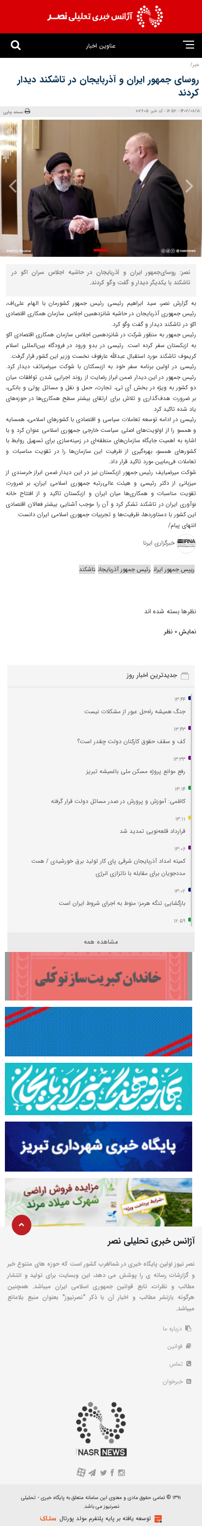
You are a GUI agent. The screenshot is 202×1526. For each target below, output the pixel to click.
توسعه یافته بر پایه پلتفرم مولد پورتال (105, 1518)
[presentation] (185, 186)
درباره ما (173, 1328)
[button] (101, 250)
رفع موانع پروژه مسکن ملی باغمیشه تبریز (135, 771)
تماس (177, 1364)
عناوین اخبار (100, 45)
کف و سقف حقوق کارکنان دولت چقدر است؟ (130, 741)
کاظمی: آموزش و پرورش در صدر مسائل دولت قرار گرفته (118, 801)
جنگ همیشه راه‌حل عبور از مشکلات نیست (134, 711)
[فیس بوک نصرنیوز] (113, 1473)
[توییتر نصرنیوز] (103, 1473)
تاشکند (87, 569)
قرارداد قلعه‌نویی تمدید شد (152, 831)
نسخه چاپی (13, 112)
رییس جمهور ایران (174, 569)
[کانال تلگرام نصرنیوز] (92, 1473)
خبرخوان (174, 1381)
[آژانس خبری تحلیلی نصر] (105, 16)
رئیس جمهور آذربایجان (124, 569)
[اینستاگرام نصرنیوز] (121, 1473)
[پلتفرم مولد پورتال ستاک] (157, 1519)
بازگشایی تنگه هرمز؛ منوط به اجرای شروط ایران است (122, 903)
